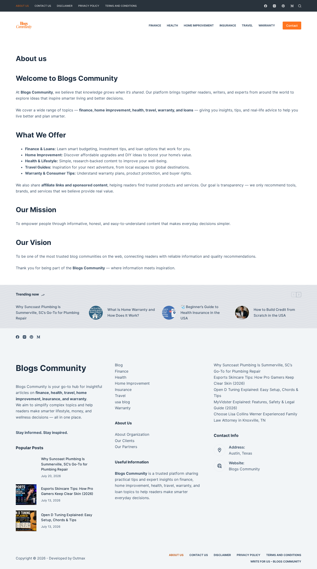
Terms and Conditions (121, 5)
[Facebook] (265, 5)
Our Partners (126, 446)
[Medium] (292, 5)
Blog (119, 365)
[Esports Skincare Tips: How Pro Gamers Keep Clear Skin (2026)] (26, 494)
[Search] (299, 5)
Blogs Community (244, 469)
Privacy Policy (88, 5)
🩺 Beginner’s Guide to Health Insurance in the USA (200, 313)
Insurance (228, 25)
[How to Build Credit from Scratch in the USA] (242, 313)
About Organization (132, 434)
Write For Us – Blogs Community (275, 561)
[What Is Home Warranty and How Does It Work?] (96, 313)
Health (172, 25)
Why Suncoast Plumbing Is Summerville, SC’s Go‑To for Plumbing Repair (47, 313)
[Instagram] (274, 5)
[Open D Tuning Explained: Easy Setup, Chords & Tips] (26, 520)
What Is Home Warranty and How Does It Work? (131, 312)
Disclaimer (64, 5)
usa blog (122, 402)
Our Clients (124, 440)
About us (22, 5)
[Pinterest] (283, 5)
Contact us (43, 5)
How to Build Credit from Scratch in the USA (274, 312)
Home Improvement (199, 25)
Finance (155, 25)
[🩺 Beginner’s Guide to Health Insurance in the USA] (169, 313)
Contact (292, 25)
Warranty (267, 25)
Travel (247, 25)
